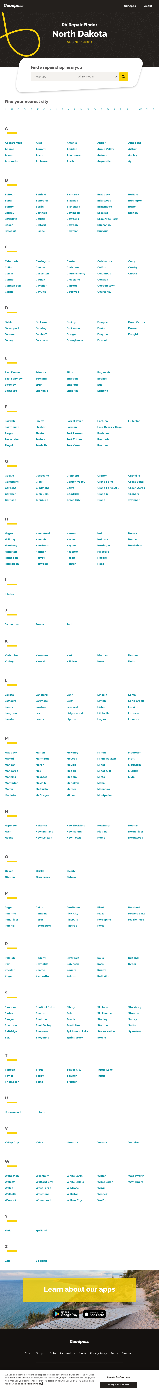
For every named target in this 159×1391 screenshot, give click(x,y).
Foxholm (103, 433)
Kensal (40, 661)
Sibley (71, 1007)
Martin (40, 764)
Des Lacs (42, 340)
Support (41, 1353)
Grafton (102, 475)
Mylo (131, 777)
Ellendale (42, 390)
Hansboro (42, 545)
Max (38, 770)
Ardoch (102, 155)
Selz (8, 1037)
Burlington (135, 200)
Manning (10, 777)
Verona (102, 1142)
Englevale (104, 372)
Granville (134, 475)
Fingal (9, 445)
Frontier (102, 445)
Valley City (12, 1142)
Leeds (40, 719)
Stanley (102, 1019)
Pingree (72, 925)
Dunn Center (136, 322)
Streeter (133, 1013)
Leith (70, 700)
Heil (99, 533)
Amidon (72, 149)
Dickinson (73, 328)
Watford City (44, 1182)
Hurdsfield (135, 545)
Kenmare (42, 655)
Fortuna (102, 421)
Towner (72, 1075)
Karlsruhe (11, 655)
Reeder (10, 970)
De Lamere (43, 322)
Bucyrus (102, 231)
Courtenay (104, 291)
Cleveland (73, 279)
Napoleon (11, 825)
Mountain (134, 764)
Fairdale (10, 421)
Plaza (100, 913)
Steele (101, 1037)
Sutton (132, 1025)
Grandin (102, 494)
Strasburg (134, 1007)
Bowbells (73, 218)
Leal (38, 713)
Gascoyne (42, 475)
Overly (71, 871)
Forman (72, 427)
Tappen (10, 1069)
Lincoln (102, 694)
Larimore (42, 700)
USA (69, 41)
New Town (74, 837)
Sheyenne (42, 1037)
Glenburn (42, 500)
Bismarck (73, 194)
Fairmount (12, 427)
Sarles (9, 1013)
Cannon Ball (13, 285)
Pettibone (73, 907)
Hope (100, 563)
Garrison (10, 500)
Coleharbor (104, 261)
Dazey (9, 340)
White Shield (75, 1182)
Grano (101, 500)
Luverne (133, 719)
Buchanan (104, 225)
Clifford (72, 285)
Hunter (132, 539)
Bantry (9, 206)
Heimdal (103, 539)
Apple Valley (105, 149)
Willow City (74, 1200)
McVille (71, 764)
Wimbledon (105, 1182)
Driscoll (102, 340)
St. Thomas (104, 1013)
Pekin (39, 907)
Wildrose (73, 1188)
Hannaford (43, 533)
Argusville (104, 161)
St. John (102, 1007)
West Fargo (43, 1188)
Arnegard (134, 142)
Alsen (39, 155)
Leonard (72, 707)
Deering (41, 328)
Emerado (73, 384)
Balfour (10, 194)
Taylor (9, 1075)
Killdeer (72, 661)
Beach (9, 225)
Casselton (42, 273)
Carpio (9, 291)
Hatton (71, 533)
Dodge (71, 334)
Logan (101, 719)
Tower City (74, 1069)
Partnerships (67, 1353)
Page (8, 907)
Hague (9, 533)
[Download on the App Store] (94, 1319)
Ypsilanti (41, 1230)
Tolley (40, 1075)
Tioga (39, 1069)
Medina (72, 770)
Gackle (9, 475)
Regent (40, 958)
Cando (9, 279)
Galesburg (12, 481)
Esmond (102, 390)
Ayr (130, 161)
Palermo (10, 913)
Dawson (10, 334)
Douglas (102, 322)
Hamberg (11, 545)
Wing (101, 1188)
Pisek (100, 907)
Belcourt (10, 231)
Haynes (71, 545)
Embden (72, 378)
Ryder (132, 964)
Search (123, 76)
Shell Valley (43, 1025)
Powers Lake (136, 913)
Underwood (13, 1112)
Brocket (102, 212)
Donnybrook (75, 340)
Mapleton (11, 795)
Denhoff (41, 334)
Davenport (12, 328)
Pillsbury (72, 919)
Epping (102, 378)
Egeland (41, 378)
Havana (71, 539)
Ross (100, 964)
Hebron (71, 563)
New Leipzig (44, 837)
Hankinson (12, 563)
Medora (72, 777)
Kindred (102, 655)
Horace (133, 533)
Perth (39, 919)
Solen (70, 1013)
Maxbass (41, 777)
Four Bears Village (109, 427)
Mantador (11, 783)
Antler (101, 142)
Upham (40, 1112)
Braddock (103, 194)
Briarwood (104, 200)
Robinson (73, 964)
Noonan (133, 825)
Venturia (72, 1142)
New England (44, 831)
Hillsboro (103, 551)
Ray (7, 964)
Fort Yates (73, 445)
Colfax (101, 267)
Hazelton (73, 551)
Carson (40, 267)
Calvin (9, 273)
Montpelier (104, 795)
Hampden (11, 557)
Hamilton (11, 551)
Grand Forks (105, 481)
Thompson (12, 1081)
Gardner (10, 494)
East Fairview (14, 378)
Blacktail (72, 200)
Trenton (72, 1081)
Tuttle (101, 1075)
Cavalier (41, 285)
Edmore (41, 372)
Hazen (71, 557)
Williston (73, 1194)
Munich (133, 770)
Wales (9, 1188)
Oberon (10, 877)
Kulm (131, 661)
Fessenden (12, 439)
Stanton (102, 1025)
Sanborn (10, 1007)
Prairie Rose (136, 919)
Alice (39, 142)
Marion (40, 752)
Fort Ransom (75, 433)
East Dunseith (14, 372)
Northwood (135, 837)
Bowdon (72, 225)
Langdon (11, 713)
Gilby (39, 481)
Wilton (101, 1175)
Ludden (133, 713)
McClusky (42, 789)
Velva (39, 1142)
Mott (131, 758)
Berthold (42, 212)
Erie (99, 384)
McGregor (42, 795)
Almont (40, 149)
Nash (8, 831)
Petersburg (43, 925)
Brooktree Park (107, 218)
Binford (41, 225)
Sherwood (43, 1031)
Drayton (102, 334)
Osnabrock (43, 877)
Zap (7, 1260)
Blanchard (73, 206)
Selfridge (11, 1031)
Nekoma (41, 825)
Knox (100, 661)
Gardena (10, 487)
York (8, 1230)
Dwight (133, 334)
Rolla (100, 958)
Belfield (41, 194)
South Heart (75, 1025)
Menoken (73, 783)
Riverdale (73, 958)
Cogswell (73, 291)
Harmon (41, 551)
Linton (101, 700)
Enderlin (72, 390)
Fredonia (103, 439)
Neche (9, 837)
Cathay (40, 279)
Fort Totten (74, 439)
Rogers (71, 970)
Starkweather (106, 1031)
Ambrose (42, 161)
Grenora (133, 494)
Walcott (10, 1182)
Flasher (40, 427)
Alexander (11, 161)
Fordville (42, 445)
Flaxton (40, 433)
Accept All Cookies (118, 1384)
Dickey (71, 322)
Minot (101, 764)
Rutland (133, 958)
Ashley (132, 155)
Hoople (102, 557)
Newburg (103, 825)
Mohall (101, 783)
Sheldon (41, 1019)
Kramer (133, 655)
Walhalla (10, 1194)
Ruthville (103, 976)
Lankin (9, 719)
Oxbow (71, 877)
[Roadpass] (13, 6)
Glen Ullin (42, 494)
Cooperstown (106, 285)
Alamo (9, 155)
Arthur (132, 149)
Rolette (71, 976)
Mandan (10, 764)
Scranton (11, 1025)
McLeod (72, 758)
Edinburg (11, 390)
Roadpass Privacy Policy (28, 1383)
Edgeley (10, 384)
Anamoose (74, 155)
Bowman (72, 231)
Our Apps (130, 6)
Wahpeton (12, 1175)
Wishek (102, 1194)
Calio (8, 267)
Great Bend (136, 481)
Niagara (102, 831)
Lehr (70, 694)
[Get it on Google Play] (66, 1319)
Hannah (41, 539)
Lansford (42, 694)
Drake (101, 328)
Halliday (10, 539)
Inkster (9, 594)
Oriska (40, 871)
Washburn (42, 1175)
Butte (132, 206)
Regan (9, 976)
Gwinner (134, 500)
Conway (102, 279)
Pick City (72, 913)
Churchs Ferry (76, 273)
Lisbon (101, 707)
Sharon (40, 1013)
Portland (134, 907)
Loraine (133, 707)
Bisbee (40, 231)
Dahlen (9, 322)
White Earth (75, 1175)
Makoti (9, 758)
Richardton (43, 976)
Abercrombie (13, 142)
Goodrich (73, 494)
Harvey (40, 557)
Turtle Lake (105, 1069)
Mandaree (11, 770)
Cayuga (41, 291)
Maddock (11, 752)
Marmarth (42, 758)
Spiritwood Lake (78, 1031)
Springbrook (75, 1037)
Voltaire (133, 1142)
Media (82, 1353)
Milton (101, 752)
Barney (9, 212)
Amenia (72, 142)
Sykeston (134, 1031)
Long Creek (136, 700)
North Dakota (83, 41)
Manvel (9, 789)
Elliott (70, 372)
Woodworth (136, 1175)
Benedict (42, 200)
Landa (9, 707)
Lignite (71, 719)
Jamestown (12, 624)
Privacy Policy (98, 1353)
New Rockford (76, 825)
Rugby (101, 970)
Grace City (73, 500)
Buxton (133, 212)
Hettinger (103, 545)
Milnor (71, 795)
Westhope (43, 1194)
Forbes (40, 439)
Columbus (104, 273)
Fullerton (134, 421)
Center (71, 261)
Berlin (40, 206)
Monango (103, 789)
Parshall (10, 925)
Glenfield (73, 475)
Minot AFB (104, 770)
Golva (70, 487)
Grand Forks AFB (108, 487)
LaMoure (10, 700)
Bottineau (73, 212)
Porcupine (104, 919)
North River (135, 831)
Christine (73, 267)
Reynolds (42, 964)
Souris (71, 1019)
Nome (101, 837)
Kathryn (10, 661)
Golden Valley (76, 481)
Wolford (102, 1200)
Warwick (10, 1200)
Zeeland (41, 1260)
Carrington (43, 261)
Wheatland (43, 1200)
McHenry (72, 752)
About (148, 6)
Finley (40, 421)
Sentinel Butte (45, 1007)
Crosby (133, 267)
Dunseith (134, 328)
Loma (132, 694)
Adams (9, 149)
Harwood (42, 563)
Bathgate (11, 218)
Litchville (103, 713)
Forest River (75, 421)
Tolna (39, 1081)
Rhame (40, 970)
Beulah (40, 218)
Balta (8, 200)
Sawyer (10, 1019)
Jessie (40, 624)
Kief (69, 655)
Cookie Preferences (118, 1377)
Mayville (41, 783)
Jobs (53, 1353)
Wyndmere (135, 1182)
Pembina (42, 913)
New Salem (74, 831)
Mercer (71, 789)
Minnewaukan (106, 758)
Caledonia (11, 261)
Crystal (133, 273)
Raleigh (10, 958)
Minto (101, 777)
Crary (131, 261)
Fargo (9, 433)
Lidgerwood (75, 713)
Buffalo (133, 194)
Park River (11, 919)
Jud (69, 624)
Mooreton (134, 752)
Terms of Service (121, 1353)
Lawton (41, 707)
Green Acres (136, 487)
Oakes (9, 871)
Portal (101, 925)
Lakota (9, 694)
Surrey (132, 1019)
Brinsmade (104, 206)
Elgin (39, 384)
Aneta (71, 161)
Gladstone (43, 487)
